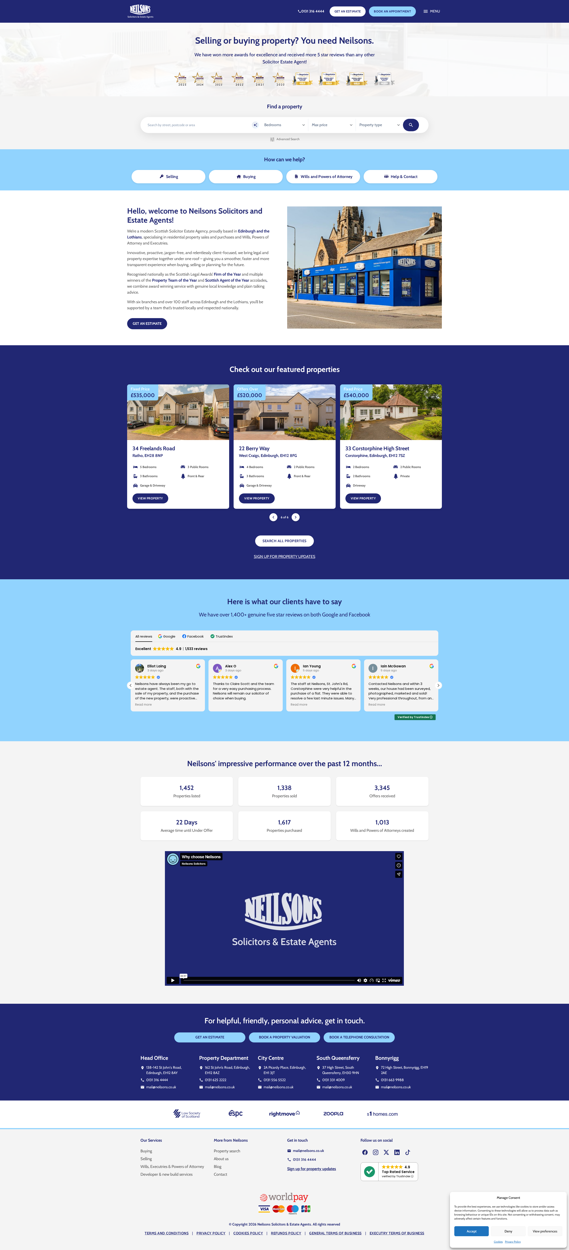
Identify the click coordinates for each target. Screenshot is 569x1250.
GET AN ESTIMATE (348, 11)
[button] (167, 636)
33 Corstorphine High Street (271, 448)
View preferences (545, 1231)
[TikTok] (407, 1152)
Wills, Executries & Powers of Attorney (172, 1166)
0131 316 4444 (157, 1080)
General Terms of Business (335, 1233)
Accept (472, 1231)
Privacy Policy (513, 1241)
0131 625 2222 (215, 1080)
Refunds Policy (286, 1233)
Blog (217, 1166)
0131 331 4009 (333, 1080)
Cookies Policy (248, 1233)
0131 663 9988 (392, 1080)
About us (221, 1158)
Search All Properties (284, 541)
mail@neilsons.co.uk (161, 1087)
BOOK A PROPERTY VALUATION (284, 1037)
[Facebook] (365, 1152)
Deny (508, 1231)
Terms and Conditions (166, 1233)
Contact (220, 1174)
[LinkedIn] (397, 1152)
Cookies (498, 1241)
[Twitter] (386, 1152)
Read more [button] (221, 705)
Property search (227, 1151)
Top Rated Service (398, 1171)
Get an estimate (147, 323)
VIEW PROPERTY (150, 498)
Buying (146, 1151)
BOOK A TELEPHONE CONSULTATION (359, 1037)
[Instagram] (375, 1152)
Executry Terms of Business (397, 1233)
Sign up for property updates (284, 556)
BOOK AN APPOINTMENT (392, 11)
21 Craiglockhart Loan (369, 448)
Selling (146, 1158)
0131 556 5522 (275, 1080)
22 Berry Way (147, 448)
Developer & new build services (166, 1174)
